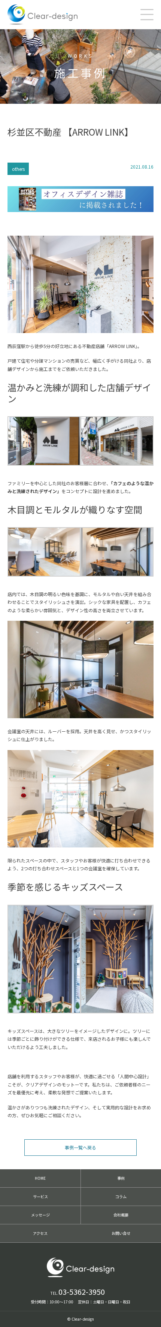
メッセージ (40, 1215)
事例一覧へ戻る (80, 1147)
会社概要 (120, 1215)
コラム (121, 1196)
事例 (121, 1178)
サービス (40, 1196)
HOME (40, 1178)
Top (149, 1314)
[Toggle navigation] (147, 14)
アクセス (40, 1233)
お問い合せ (121, 1233)
